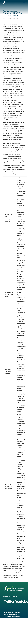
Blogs (17, 18)
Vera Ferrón (6, 18)
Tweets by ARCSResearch (10, 596)
